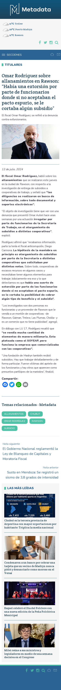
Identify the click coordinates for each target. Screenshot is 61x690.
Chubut (35, 414)
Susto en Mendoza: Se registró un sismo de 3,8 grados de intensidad (32, 473)
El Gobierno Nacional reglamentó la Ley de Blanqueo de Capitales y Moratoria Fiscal (30, 451)
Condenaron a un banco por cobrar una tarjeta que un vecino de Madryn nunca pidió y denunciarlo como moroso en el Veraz (29, 568)
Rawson (37, 421)
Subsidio (9, 428)
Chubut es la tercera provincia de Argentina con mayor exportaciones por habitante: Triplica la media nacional (30, 524)
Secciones (14, 55)
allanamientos (14, 414)
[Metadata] (30, 9)
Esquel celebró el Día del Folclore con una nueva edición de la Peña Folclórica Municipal (29, 611)
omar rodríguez (14, 421)
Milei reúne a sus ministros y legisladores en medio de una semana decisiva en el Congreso (28, 654)
